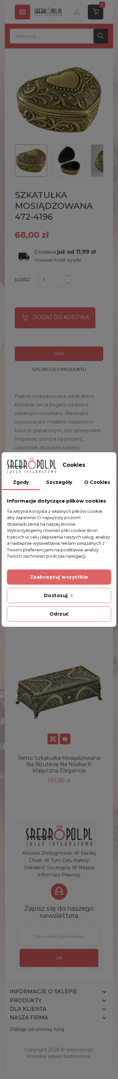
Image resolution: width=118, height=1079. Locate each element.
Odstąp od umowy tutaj (37, 1029)
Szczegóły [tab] (59, 482)
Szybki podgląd (53, 738)
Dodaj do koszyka (61, 317)
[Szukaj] (100, 36)
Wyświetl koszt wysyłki (57, 260)
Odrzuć (59, 614)
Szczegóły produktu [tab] (59, 369)
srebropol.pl (79, 1050)
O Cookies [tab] (97, 482)
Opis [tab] (59, 353)
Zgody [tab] (21, 482)
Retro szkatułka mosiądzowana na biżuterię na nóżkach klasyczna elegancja (59, 764)
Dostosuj (56, 595)
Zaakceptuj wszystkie (59, 577)
